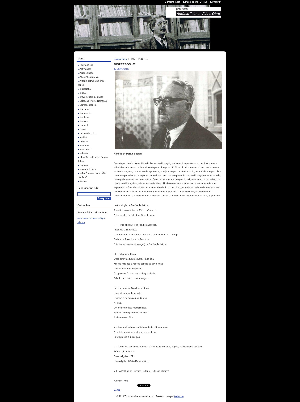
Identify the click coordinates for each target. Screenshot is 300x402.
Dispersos (85, 109)
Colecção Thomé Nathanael (93, 101)
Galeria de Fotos (88, 133)
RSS (205, 2)
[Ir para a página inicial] (193, 16)
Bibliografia (85, 89)
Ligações (84, 141)
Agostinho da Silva (89, 77)
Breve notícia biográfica (91, 97)
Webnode (179, 396)
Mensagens (85, 149)
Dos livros (85, 117)
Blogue (83, 93)
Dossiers (84, 121)
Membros (84, 145)
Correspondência (88, 105)
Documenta (85, 113)
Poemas (84, 165)
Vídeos (83, 181)
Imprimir (216, 2)
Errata (83, 129)
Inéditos (84, 137)
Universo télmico (88, 169)
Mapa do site (191, 2)
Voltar (117, 390)
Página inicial (120, 59)
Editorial (84, 125)
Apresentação (86, 73)
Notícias (84, 153)
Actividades (85, 69)
